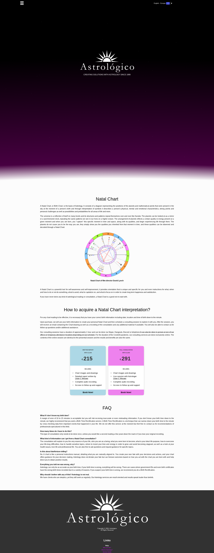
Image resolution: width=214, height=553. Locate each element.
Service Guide (107, 552)
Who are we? (107, 547)
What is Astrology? (107, 550)
